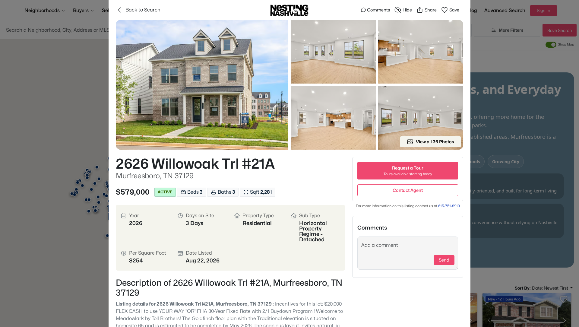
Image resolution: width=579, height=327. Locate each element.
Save (454, 9)
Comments (378, 9)
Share (431, 9)
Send (444, 259)
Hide (407, 9)
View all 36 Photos (435, 141)
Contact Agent (408, 190)
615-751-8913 (449, 206)
